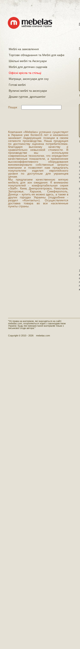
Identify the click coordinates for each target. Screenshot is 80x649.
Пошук (12, 107)
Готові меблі (17, 84)
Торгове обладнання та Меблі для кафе (36, 55)
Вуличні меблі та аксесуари (28, 90)
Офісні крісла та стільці (25, 73)
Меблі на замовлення (24, 49)
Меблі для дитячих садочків (28, 67)
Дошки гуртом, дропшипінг (27, 96)
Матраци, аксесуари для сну (29, 78)
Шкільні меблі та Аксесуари (28, 61)
